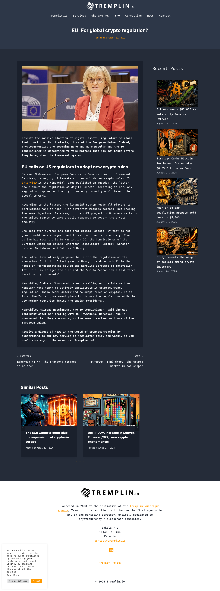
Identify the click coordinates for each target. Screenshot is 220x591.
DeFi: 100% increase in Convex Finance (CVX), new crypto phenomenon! (111, 437)
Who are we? (100, 15)
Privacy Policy (110, 562)
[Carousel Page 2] (80, 461)
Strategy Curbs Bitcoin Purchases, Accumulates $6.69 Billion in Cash (175, 163)
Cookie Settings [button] (18, 581)
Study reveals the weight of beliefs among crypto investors (176, 262)
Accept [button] (36, 581)
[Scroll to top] (212, 579)
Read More (13, 575)
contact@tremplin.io (110, 540)
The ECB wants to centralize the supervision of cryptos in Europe (47, 437)
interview (29, 182)
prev (23, 427)
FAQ (117, 15)
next (137, 427)
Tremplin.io (58, 15)
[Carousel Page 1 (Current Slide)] (76, 461)
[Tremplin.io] (110, 6)
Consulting (133, 15)
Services (79, 15)
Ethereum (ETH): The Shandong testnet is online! (46, 361)
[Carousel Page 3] (83, 461)
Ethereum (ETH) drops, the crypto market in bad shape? (116, 361)
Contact (165, 15)
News (150, 15)
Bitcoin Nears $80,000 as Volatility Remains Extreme (176, 114)
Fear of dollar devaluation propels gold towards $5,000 (176, 212)
